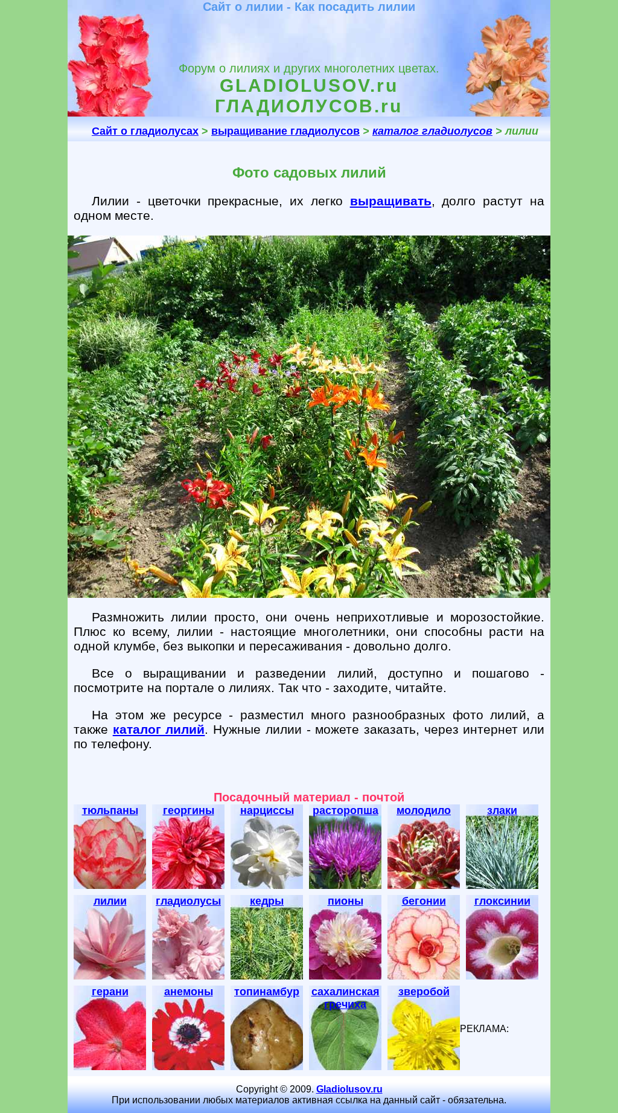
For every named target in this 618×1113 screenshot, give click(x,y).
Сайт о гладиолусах (145, 131)
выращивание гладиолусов (285, 131)
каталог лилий (159, 729)
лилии (110, 901)
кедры (267, 901)
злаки (502, 810)
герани (110, 992)
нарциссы (267, 810)
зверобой (424, 992)
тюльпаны (110, 810)
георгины (188, 810)
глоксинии (502, 901)
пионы (345, 901)
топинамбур (266, 992)
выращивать (391, 201)
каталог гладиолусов (432, 131)
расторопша (345, 810)
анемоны (188, 992)
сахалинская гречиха (345, 998)
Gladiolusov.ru (349, 1089)
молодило (424, 810)
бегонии (424, 901)
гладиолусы (188, 901)
